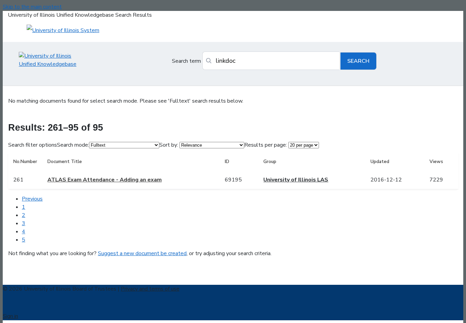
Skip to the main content (32, 7)
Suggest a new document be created (142, 253)
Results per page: (265, 145)
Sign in (10, 316)
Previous (32, 199)
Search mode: (73, 145)
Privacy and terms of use (150, 289)
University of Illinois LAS (295, 179)
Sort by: (168, 145)
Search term (186, 61)
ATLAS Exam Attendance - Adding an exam (104, 179)
